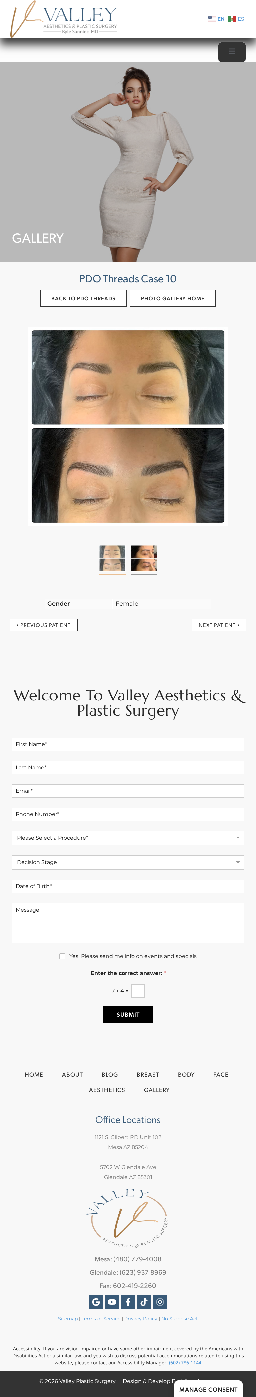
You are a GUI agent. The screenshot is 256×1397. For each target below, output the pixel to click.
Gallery (157, 1089)
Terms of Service (101, 1319)
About (72, 1074)
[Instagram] (160, 1302)
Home (34, 1074)
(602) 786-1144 (185, 1362)
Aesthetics (107, 1089)
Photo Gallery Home (173, 298)
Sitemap (68, 1319)
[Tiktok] (144, 1302)
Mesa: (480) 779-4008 (128, 1259)
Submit (128, 1014)
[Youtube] (112, 1302)
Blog (110, 1074)
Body (186, 1074)
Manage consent (208, 1389)
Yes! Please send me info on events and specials (133, 956)
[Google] (96, 1302)
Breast (148, 1074)
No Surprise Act (179, 1319)
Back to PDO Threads (83, 298)
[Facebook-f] (128, 1302)
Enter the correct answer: (128, 973)
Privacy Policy (141, 1319)
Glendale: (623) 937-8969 (128, 1272)
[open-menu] (232, 52)
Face (221, 1074)
